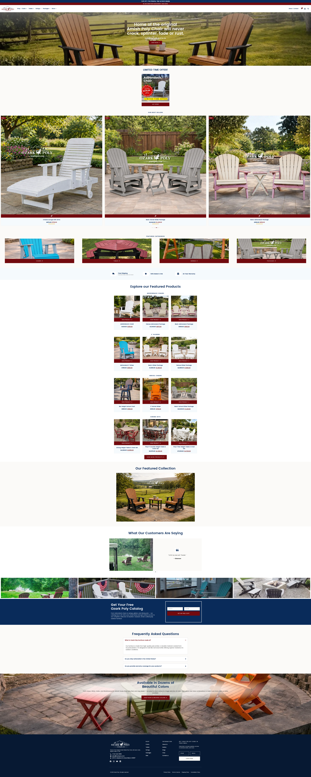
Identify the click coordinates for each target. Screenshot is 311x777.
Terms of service (176, 772)
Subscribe (189, 758)
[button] (152, 227)
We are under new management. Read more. (155, 3)
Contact (295, 8)
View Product (155, 515)
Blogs (163, 750)
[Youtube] (117, 761)
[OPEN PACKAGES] (49, 8)
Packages (148, 752)
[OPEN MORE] (56, 8)
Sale (147, 755)
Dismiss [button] (167, 1)
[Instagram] (114, 761)
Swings (148, 750)
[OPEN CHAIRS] (26, 8)
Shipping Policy (185, 772)
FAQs (163, 752)
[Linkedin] (120, 761)
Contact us (165, 755)
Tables (147, 747)
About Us (164, 744)
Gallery (164, 747)
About (291, 8)
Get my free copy (183, 613)
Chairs (147, 744)
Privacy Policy (167, 772)
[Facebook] (110, 761)
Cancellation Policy (195, 772)
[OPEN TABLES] (33, 8)
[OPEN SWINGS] (41, 8)
